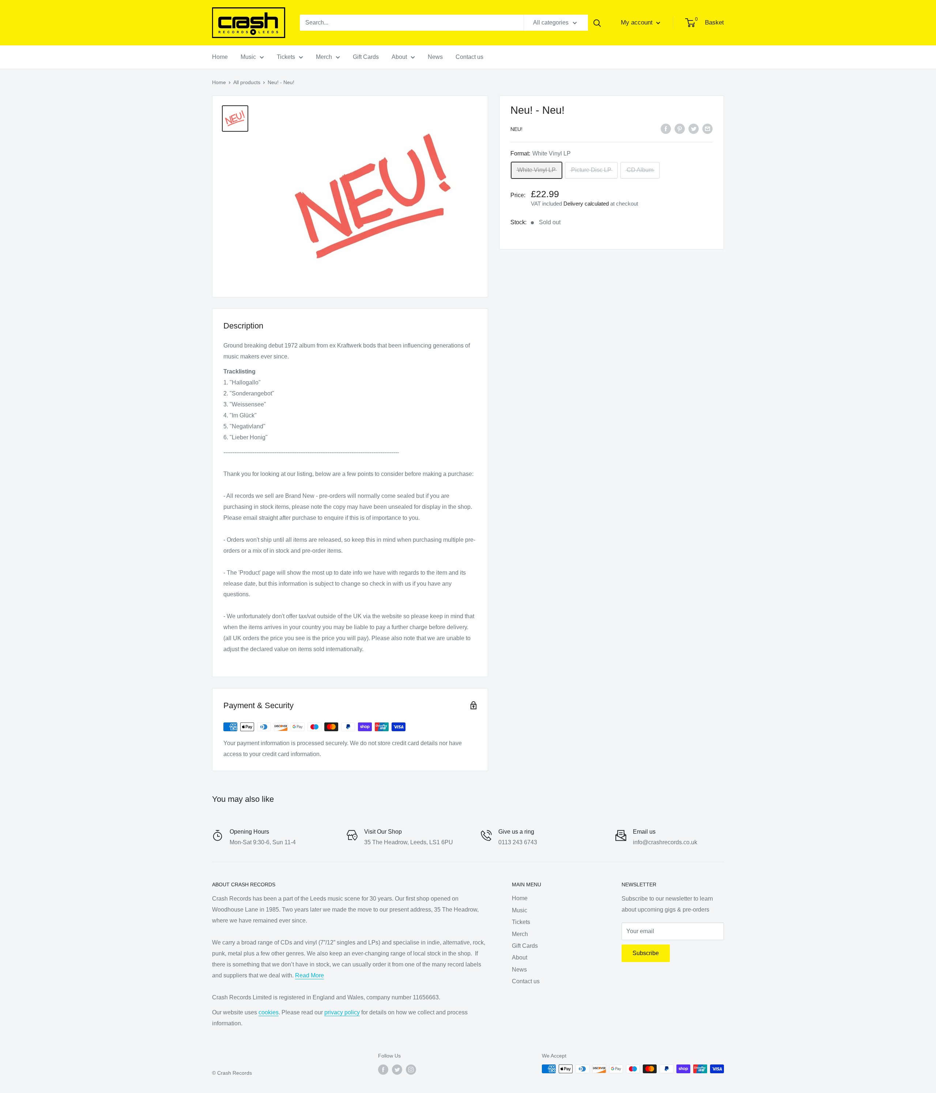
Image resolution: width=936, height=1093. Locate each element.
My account (637, 22)
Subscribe (646, 953)
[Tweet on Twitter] (693, 128)
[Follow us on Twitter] (397, 1069)
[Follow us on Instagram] (411, 1069)
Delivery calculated (586, 203)
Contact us (469, 57)
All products (246, 82)
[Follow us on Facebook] (383, 1069)
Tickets (286, 57)
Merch (324, 57)
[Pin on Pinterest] (680, 128)
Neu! (516, 129)
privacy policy (342, 1012)
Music (248, 57)
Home (220, 57)
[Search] (597, 23)
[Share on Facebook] (666, 128)
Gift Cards (366, 57)
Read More (309, 975)
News (435, 57)
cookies (268, 1012)
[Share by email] (707, 128)
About (399, 57)
